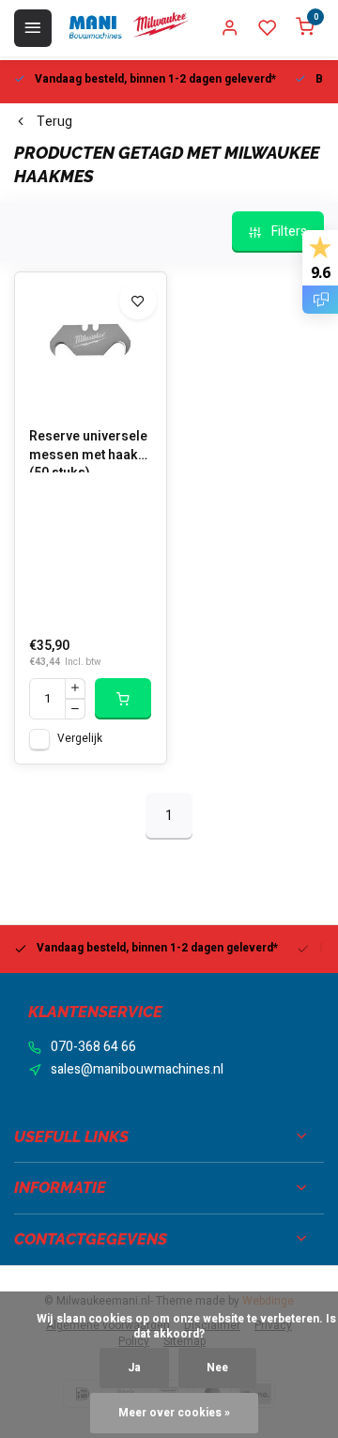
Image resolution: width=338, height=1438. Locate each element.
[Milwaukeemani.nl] (128, 28)
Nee (217, 1368)
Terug (54, 122)
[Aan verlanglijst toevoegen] (138, 300)
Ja (134, 1368)
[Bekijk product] (123, 698)
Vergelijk (79, 739)
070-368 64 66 (93, 1047)
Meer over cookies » (174, 1413)
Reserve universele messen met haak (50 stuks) (88, 449)
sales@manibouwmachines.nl (137, 1069)
